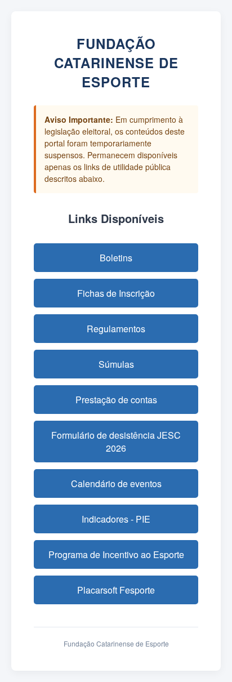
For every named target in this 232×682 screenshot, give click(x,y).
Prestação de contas (116, 399)
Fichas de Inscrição (116, 293)
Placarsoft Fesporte (116, 589)
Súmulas (116, 364)
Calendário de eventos (116, 483)
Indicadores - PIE (116, 518)
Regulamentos (116, 328)
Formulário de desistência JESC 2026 (116, 441)
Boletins (116, 257)
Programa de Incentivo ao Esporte (116, 554)
